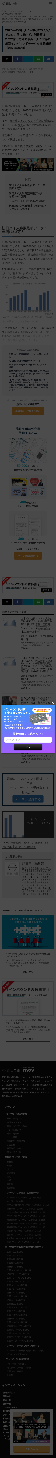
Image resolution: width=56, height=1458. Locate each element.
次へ (28, 747)
